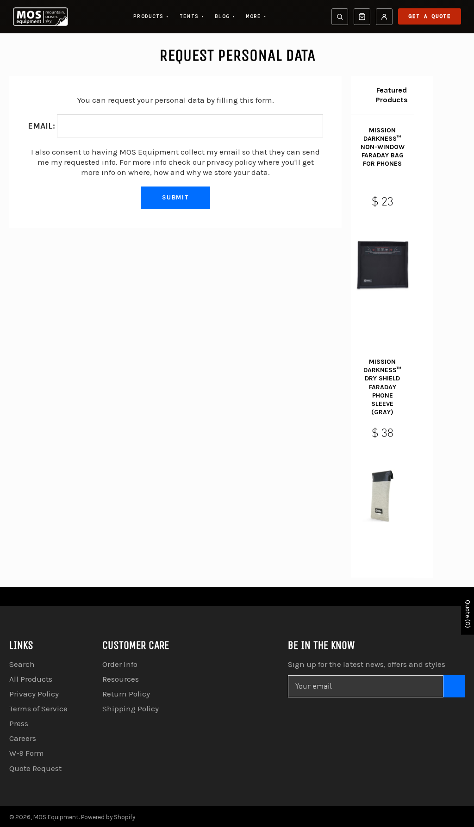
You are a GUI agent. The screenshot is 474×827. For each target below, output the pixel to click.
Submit (175, 197)
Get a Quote (429, 16)
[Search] (339, 16)
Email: (41, 126)
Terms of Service (38, 708)
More (256, 16)
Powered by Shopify (108, 817)
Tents (192, 16)
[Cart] (362, 16)
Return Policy (126, 693)
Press (18, 723)
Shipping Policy (130, 708)
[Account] (384, 16)
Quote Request (35, 768)
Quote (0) (468, 614)
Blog (225, 16)
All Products (30, 679)
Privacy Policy (34, 693)
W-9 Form (26, 753)
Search (22, 664)
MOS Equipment (56, 817)
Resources (120, 679)
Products (150, 16)
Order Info (119, 664)
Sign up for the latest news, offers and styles (366, 664)
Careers (22, 738)
